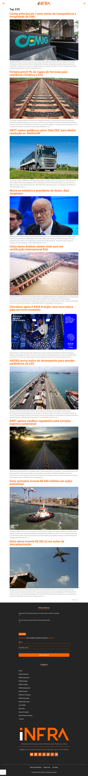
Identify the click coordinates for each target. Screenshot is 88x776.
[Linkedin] (35, 754)
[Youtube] (31, 754)
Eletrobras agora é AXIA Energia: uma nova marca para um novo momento (41, 308)
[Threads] (56, 754)
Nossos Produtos (24, 712)
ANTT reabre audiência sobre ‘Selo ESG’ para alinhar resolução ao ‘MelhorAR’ (43, 131)
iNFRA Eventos (23, 691)
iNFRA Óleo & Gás (24, 701)
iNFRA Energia (23, 681)
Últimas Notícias (23, 674)
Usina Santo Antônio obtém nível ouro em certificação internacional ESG (36, 248)
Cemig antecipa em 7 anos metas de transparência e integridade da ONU (43, 15)
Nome (20, 642)
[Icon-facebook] (40, 754)
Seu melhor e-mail (23, 647)
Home (20, 670)
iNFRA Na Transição (25, 695)
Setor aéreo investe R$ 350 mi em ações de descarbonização (37, 542)
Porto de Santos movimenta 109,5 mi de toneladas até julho (34, 620)
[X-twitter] (52, 754)
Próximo (75, 600)
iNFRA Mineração (24, 698)
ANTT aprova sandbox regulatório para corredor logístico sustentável (40, 422)
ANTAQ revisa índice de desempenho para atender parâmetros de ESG (42, 362)
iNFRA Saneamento (24, 688)
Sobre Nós (22, 708)
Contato (21, 719)
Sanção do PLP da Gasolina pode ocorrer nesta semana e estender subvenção (39, 613)
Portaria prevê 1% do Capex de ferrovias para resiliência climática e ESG (38, 73)
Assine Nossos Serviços (25, 715)
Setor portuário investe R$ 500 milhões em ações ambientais (41, 482)
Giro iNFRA (22, 705)
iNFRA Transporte (24, 677)
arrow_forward (19, 615)
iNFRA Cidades (23, 684)
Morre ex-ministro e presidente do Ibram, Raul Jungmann (39, 192)
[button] (3, 3)
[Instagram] (44, 754)
